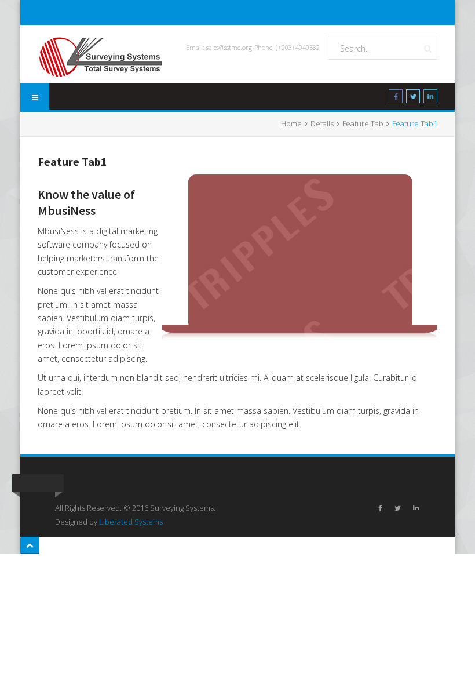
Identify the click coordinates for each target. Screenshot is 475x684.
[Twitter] (413, 98)
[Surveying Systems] (101, 57)
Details (322, 123)
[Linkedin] (430, 98)
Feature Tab (362, 123)
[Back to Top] (29, 545)
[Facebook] (396, 98)
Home (291, 123)
